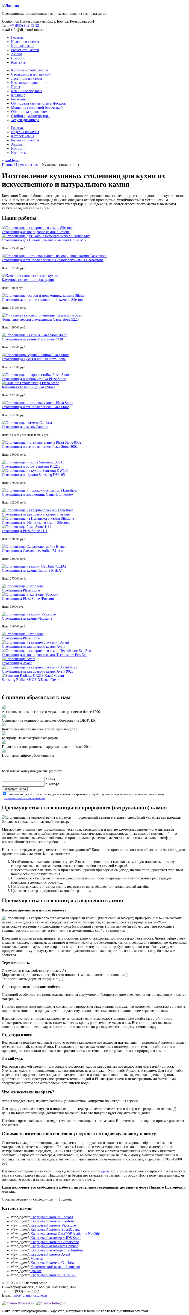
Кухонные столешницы (29, 70)
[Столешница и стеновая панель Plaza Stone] (37, 403)
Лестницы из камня (26, 78)
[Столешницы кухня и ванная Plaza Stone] (35, 355)
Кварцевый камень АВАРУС (53, 1275)
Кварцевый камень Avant (50, 1254)
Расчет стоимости (25, 50)
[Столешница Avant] (18, 659)
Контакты (19, 62)
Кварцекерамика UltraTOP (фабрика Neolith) (65, 1234)
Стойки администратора (30, 116)
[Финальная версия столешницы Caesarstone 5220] (42, 315)
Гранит (35, 1271)
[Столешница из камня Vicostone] (29, 614)
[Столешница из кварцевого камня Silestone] (37, 228)
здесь (105, 1171)
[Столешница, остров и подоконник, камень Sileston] (44, 295)
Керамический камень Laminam (55, 1267)
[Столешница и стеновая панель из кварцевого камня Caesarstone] (54, 256)
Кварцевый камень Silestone (52, 1221)
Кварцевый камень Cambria (52, 1263)
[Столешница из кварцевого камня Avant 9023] (39, 667)
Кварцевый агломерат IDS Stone (55, 1238)
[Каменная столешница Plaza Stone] (30, 383)
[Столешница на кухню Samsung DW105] (35, 470)
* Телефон (53, 784)
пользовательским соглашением (24, 798)
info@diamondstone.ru (30, 1295)
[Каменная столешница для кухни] (30, 276)
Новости (18, 58)
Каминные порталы (26, 91)
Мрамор (36, 1258)
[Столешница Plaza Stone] (23, 586)
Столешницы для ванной (31, 74)
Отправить (15, 789)
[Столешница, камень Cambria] (27, 423)
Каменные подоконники (30, 83)
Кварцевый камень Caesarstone (54, 1242)
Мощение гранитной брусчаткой (37, 107)
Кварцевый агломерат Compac (54, 1246)
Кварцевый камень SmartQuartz (55, 1229)
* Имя (50, 779)
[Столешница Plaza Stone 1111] (26, 527)
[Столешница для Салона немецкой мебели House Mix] (46, 236)
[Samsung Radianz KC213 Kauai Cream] (33, 675)
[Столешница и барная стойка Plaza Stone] (36, 375)
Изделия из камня (25, 42)
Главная (17, 37)
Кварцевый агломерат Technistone (56, 1250)
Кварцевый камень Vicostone (53, 1225)
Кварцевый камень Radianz (51, 1217)
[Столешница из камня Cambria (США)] (34, 566)
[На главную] (10, 6)
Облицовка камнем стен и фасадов (38, 103)
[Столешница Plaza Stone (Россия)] (30, 594)
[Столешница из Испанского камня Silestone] (38, 518)
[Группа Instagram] (51, 1303)
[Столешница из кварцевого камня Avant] (35, 642)
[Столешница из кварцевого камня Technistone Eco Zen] (46, 651)
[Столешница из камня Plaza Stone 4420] (34, 335)
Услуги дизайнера (25, 120)
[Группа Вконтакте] (18, 1303)
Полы (15, 87)
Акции (16, 54)
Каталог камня (22, 46)
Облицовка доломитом (29, 112)
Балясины (19, 99)
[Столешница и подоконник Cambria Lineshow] (39, 490)
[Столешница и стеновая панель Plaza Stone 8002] (41, 442)
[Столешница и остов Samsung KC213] (33, 462)
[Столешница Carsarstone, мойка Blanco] (34, 546)
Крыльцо (18, 95)
